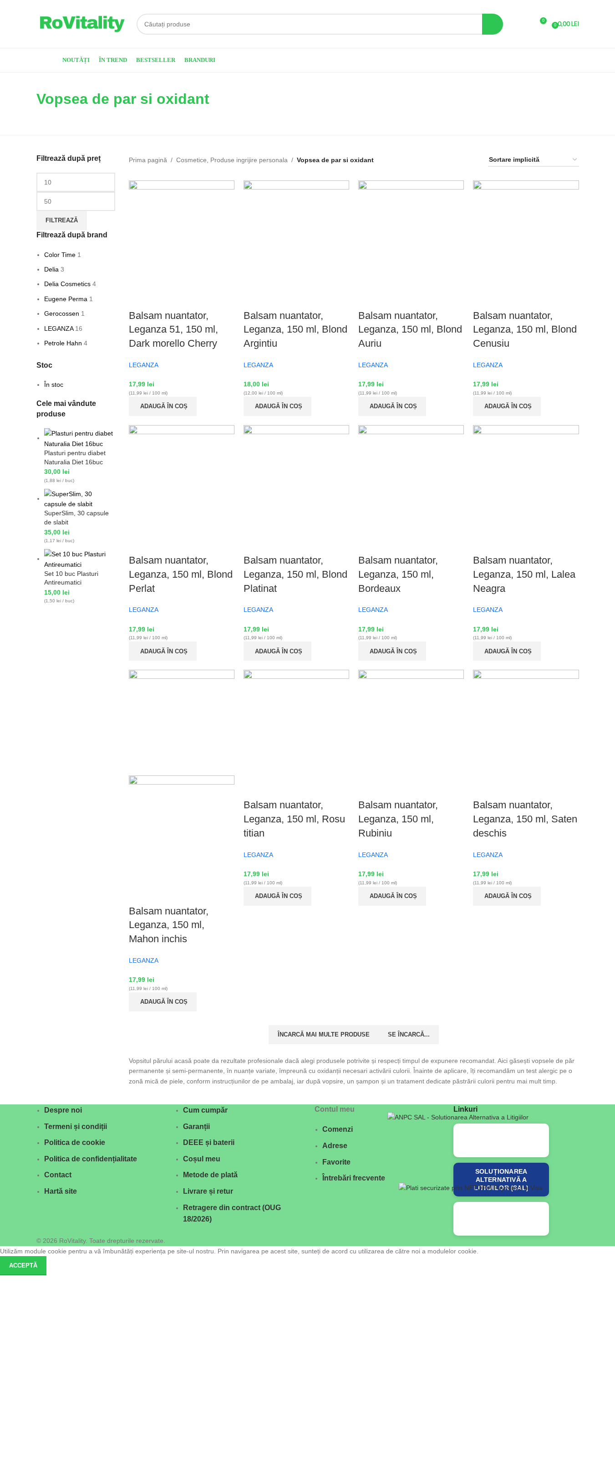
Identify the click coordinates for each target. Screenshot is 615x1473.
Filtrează (62, 220)
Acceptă (23, 1265)
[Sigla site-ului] (81, 23)
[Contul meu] (522, 24)
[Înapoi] (25, 103)
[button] (163, 406)
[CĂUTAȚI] (492, 24)
